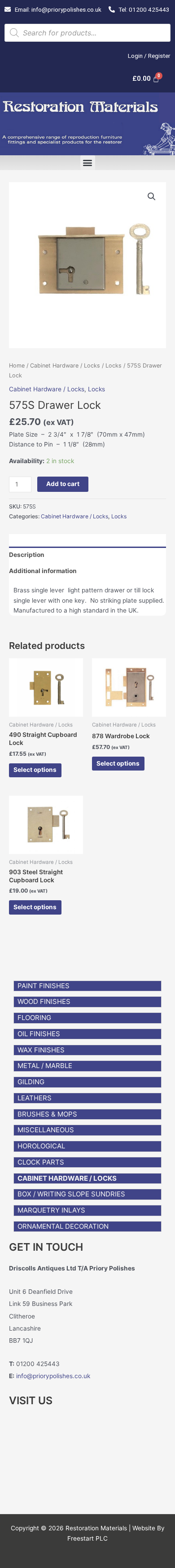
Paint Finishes (44, 985)
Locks (113, 365)
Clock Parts (41, 1162)
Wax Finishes (41, 1050)
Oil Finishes (39, 1033)
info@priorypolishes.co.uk (53, 1376)
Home (17, 365)
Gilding (31, 1081)
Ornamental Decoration (63, 1226)
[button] (87, 162)
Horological (41, 1146)
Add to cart (62, 483)
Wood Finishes (44, 1001)
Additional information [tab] (43, 570)
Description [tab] (26, 554)
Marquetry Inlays (51, 1210)
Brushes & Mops (47, 1114)
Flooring (34, 1017)
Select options (35, 769)
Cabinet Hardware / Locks (67, 1178)
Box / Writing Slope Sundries (71, 1194)
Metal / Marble (45, 1065)
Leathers (35, 1098)
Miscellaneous (46, 1130)
